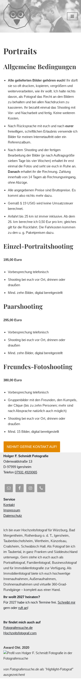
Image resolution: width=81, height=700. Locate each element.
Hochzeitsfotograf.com (20, 633)
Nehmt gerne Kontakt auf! (32, 447)
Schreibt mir (66, 602)
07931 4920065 (26, 472)
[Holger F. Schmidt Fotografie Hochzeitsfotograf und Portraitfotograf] (16, 16)
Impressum (11, 510)
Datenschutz (12, 515)
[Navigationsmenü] (72, 16)
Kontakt (9, 505)
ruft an (22, 608)
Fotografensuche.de (18, 628)
